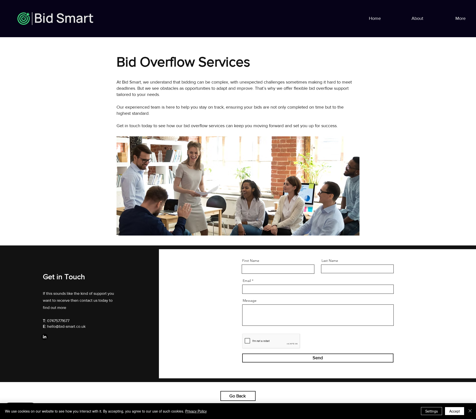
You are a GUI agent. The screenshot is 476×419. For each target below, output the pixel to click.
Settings (431, 411)
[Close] (470, 411)
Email (247, 280)
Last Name (330, 260)
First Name (250, 260)
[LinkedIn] (44, 337)
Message (250, 300)
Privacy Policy (196, 411)
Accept (454, 411)
